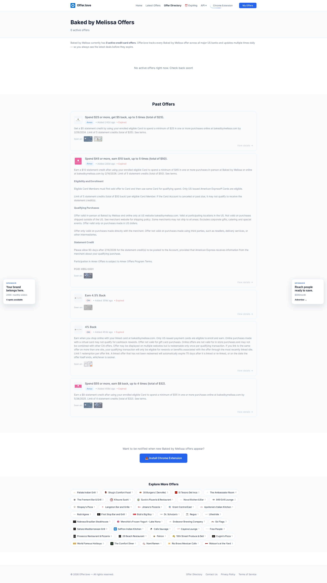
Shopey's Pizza (86, 507)
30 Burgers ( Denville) (155, 492)
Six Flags (221, 521)
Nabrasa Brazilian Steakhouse (93, 521)
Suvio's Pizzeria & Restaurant (157, 499)
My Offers (248, 5)
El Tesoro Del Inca (189, 492)
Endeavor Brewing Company (189, 521)
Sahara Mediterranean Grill (92, 529)
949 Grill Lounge (226, 499)
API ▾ (204, 5)
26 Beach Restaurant (134, 536)
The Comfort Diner (125, 543)
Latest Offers (153, 5)
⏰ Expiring (191, 5)
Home (139, 5)
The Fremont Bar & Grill (90, 499)
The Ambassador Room (223, 492)
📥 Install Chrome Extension (163, 458)
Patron (161, 536)
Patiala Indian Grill (87, 492)
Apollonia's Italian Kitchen (218, 507)
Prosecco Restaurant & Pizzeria (94, 536)
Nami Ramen (153, 543)
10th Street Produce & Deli (191, 536)
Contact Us (211, 574)
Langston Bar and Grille (118, 507)
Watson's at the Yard (221, 543)
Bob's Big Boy (145, 514)
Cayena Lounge (190, 529)
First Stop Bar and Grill (114, 514)
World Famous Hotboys (90, 543)
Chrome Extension (223, 5)
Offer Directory (172, 5)
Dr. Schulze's (171, 514)
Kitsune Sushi (122, 499)
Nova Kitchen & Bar (195, 499)
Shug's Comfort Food (120, 492)
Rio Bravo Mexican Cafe (185, 543)
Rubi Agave (84, 514)
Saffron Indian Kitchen (130, 529)
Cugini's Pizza (224, 536)
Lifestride (215, 514)
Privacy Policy (228, 574)
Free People (217, 529)
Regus (194, 514)
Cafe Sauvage (162, 529)
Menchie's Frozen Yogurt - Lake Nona (141, 521)
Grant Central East (183, 507)
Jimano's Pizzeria (152, 507)
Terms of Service (247, 574)
